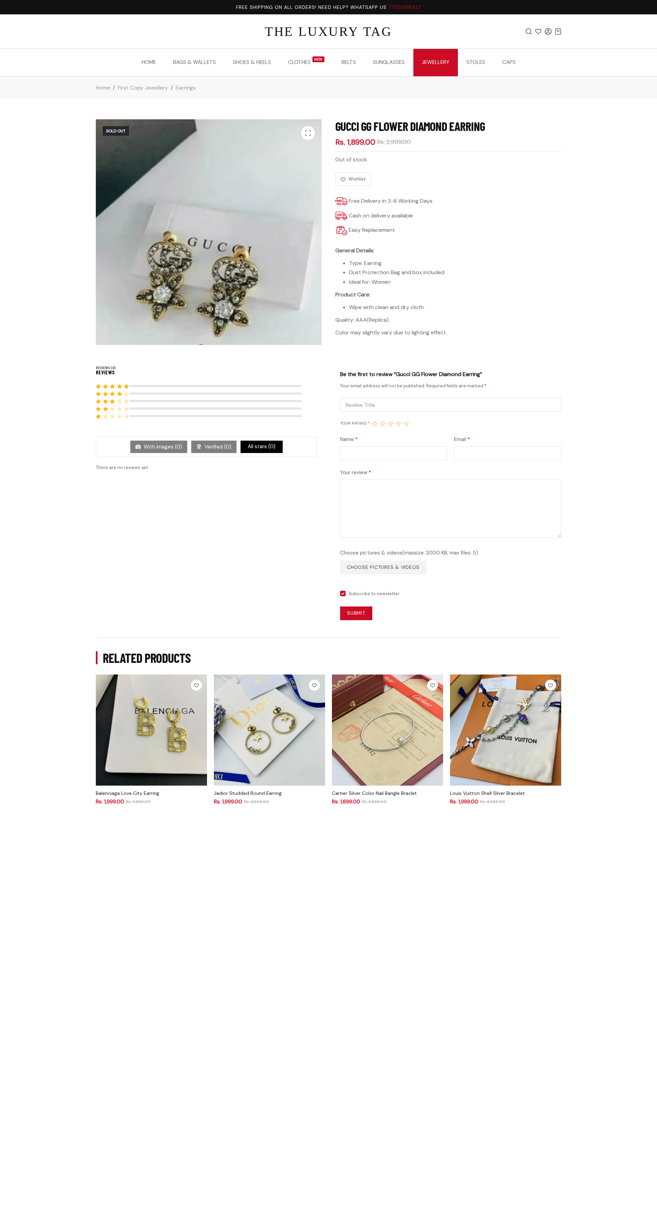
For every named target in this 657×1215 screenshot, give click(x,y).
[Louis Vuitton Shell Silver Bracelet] (505, 730)
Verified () (217, 446)
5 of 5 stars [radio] (406, 423)
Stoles (475, 62)
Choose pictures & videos (383, 567)
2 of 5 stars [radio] (383, 423)
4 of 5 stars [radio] (398, 423)
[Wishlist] (538, 31)
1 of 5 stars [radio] (375, 423)
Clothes (305, 61)
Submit (356, 613)
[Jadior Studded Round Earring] (269, 730)
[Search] (529, 31)
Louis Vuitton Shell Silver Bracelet (487, 793)
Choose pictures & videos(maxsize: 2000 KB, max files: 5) (409, 552)
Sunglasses (389, 62)
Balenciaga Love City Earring (127, 793)
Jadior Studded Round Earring (248, 793)
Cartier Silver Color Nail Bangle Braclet (374, 793)
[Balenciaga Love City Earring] (151, 730)
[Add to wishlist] (196, 685)
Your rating (355, 423)
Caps (509, 62)
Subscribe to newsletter (374, 594)
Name (349, 439)
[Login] (548, 31)
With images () (162, 446)
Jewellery (435, 62)
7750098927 (404, 7)
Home (149, 62)
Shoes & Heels (252, 62)
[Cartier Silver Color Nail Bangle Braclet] (387, 730)
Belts (349, 62)
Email (462, 439)
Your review (355, 472)
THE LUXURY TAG (328, 31)
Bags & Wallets (194, 62)
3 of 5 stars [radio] (391, 423)
